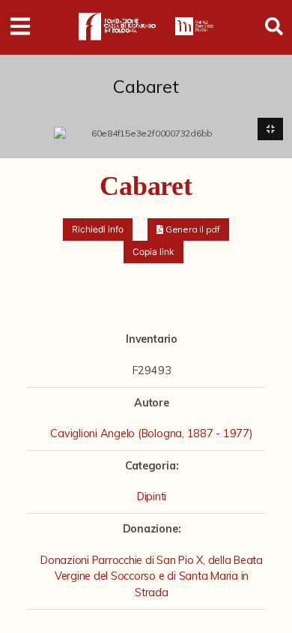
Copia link (153, 251)
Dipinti (151, 496)
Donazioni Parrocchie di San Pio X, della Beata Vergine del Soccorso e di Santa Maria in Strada (151, 576)
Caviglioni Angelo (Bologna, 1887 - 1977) (151, 433)
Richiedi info (98, 229)
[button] (188, 229)
